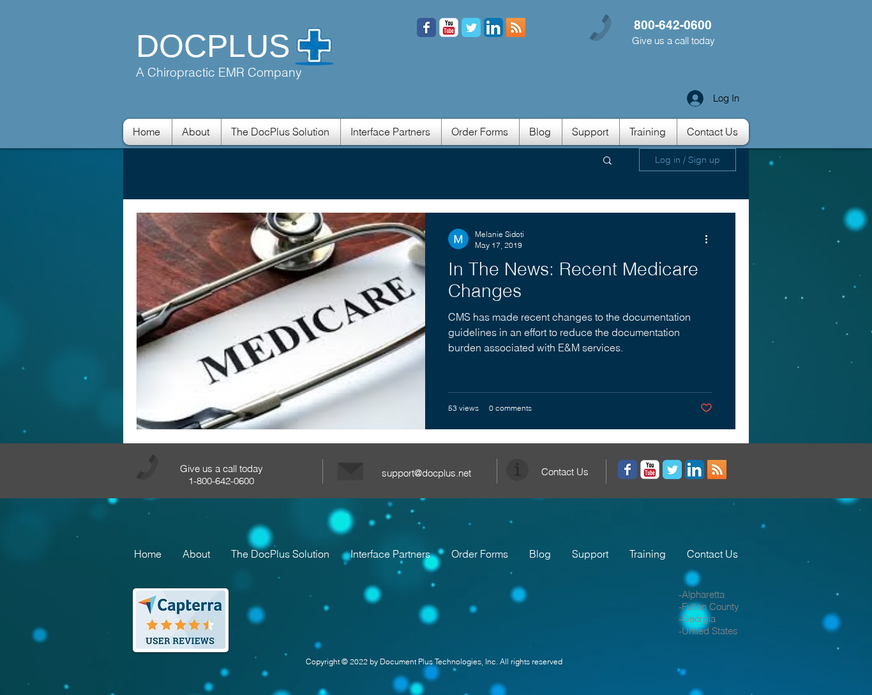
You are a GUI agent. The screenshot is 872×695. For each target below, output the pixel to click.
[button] (607, 161)
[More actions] (710, 239)
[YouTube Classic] (448, 27)
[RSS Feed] (426, 27)
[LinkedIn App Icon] (493, 27)
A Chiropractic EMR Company (219, 72)
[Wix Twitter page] (471, 27)
